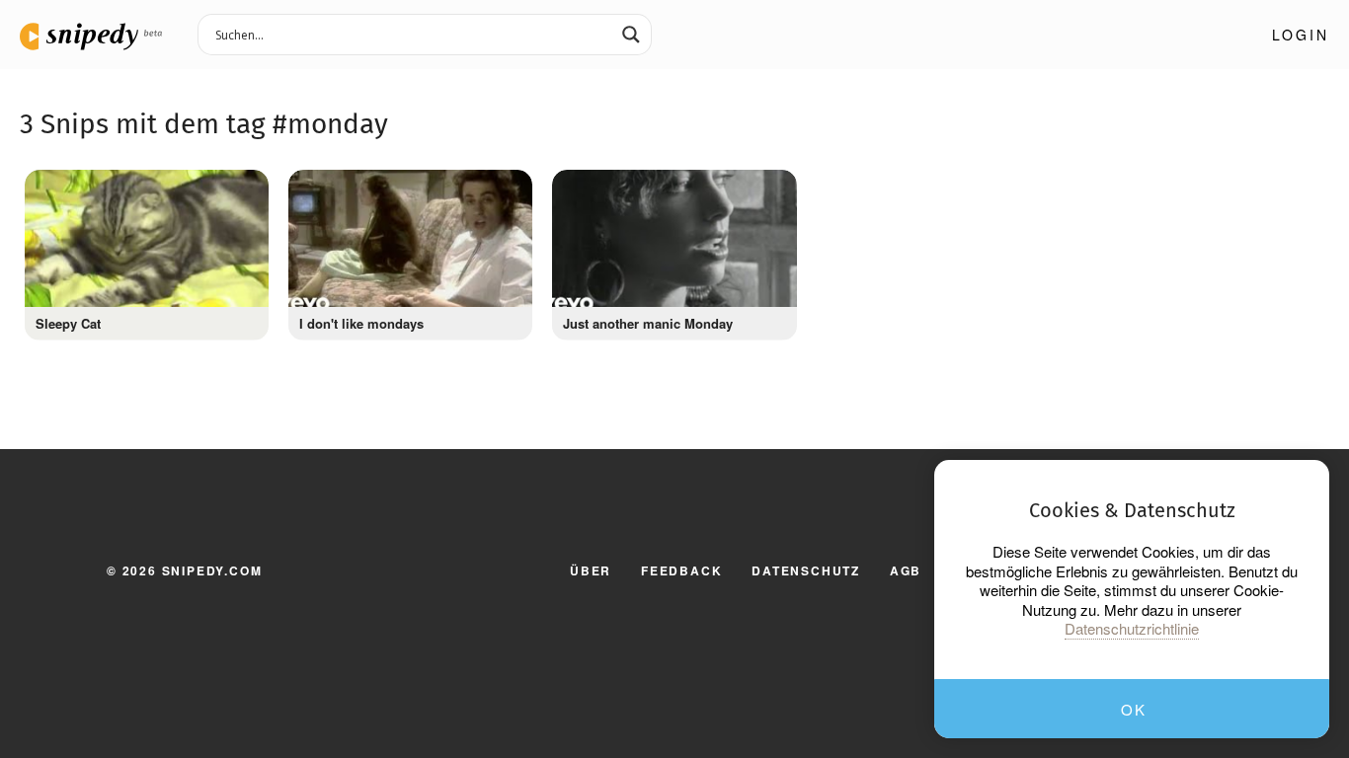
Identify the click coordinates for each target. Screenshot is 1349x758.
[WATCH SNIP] (244, 189)
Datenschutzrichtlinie (1132, 629)
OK (1133, 709)
